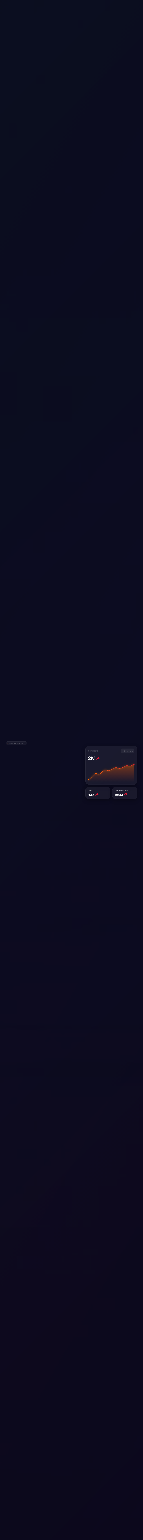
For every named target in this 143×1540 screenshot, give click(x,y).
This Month (127, 751)
